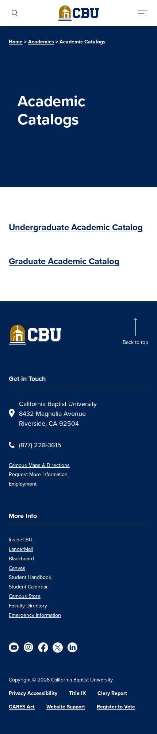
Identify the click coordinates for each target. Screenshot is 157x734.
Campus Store (25, 596)
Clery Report (112, 693)
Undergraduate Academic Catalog (76, 227)
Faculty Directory (28, 605)
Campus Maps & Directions (39, 465)
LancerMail (21, 549)
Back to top (135, 342)
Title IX (77, 693)
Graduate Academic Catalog (64, 261)
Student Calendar (28, 586)
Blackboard (21, 558)
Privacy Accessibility (33, 693)
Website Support (65, 707)
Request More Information (38, 474)
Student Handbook (30, 577)
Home (16, 42)
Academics (41, 42)
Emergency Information (35, 615)
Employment (23, 483)
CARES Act (22, 707)
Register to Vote (116, 707)
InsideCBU (20, 539)
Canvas (17, 568)
